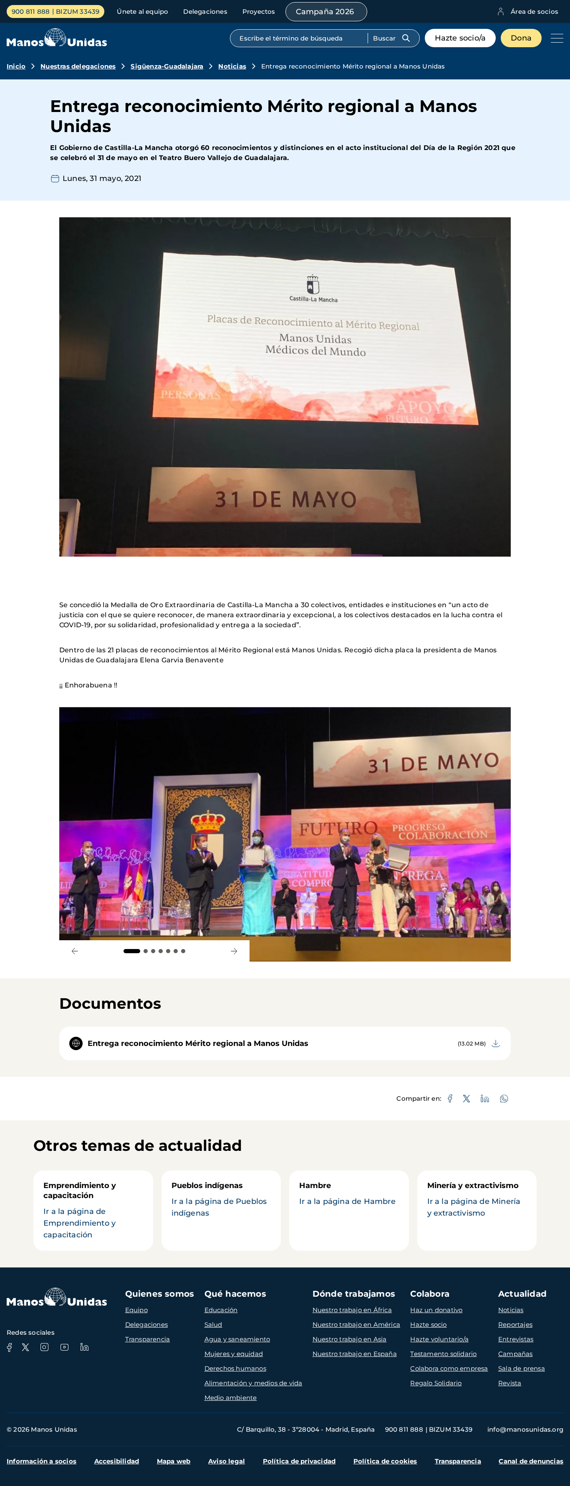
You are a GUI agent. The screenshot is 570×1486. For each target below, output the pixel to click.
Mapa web (174, 1461)
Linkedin (84, 1347)
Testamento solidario (443, 1354)
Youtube (64, 1347)
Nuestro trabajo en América (356, 1324)
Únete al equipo (142, 11)
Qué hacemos (235, 1294)
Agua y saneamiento (237, 1339)
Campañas (515, 1354)
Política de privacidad (299, 1461)
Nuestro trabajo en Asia (350, 1339)
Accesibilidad (116, 1461)
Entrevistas (515, 1339)
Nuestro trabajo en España (355, 1354)
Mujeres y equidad (233, 1354)
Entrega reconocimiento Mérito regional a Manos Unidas (198, 1043)
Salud (213, 1324)
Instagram (44, 1347)
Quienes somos (159, 1294)
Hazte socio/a (460, 38)
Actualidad (522, 1294)
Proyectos (258, 11)
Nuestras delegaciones (78, 66)
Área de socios (534, 11)
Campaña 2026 (325, 11)
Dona (521, 38)
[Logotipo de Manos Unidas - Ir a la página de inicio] (57, 44)
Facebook (9, 1347)
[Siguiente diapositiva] (234, 951)
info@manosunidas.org (525, 1429)
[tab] (132, 951)
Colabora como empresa (449, 1368)
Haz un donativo (436, 1310)
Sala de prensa (521, 1368)
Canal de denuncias (531, 1461)
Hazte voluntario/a (439, 1339)
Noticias (232, 66)
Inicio (16, 66)
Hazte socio (428, 1324)
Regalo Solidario (436, 1383)
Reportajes (515, 1324)
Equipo (136, 1310)
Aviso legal (226, 1461)
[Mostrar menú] (555, 38)
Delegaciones (205, 11)
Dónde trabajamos (354, 1294)
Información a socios (41, 1461)
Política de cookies (385, 1461)
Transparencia (147, 1339)
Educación (221, 1310)
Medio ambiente (230, 1398)
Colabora (429, 1294)
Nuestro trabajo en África (352, 1310)
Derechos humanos (235, 1368)
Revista (509, 1383)
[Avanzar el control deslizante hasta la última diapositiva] (75, 951)
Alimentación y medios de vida (253, 1383)
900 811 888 (31, 11)
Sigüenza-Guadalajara (167, 66)
